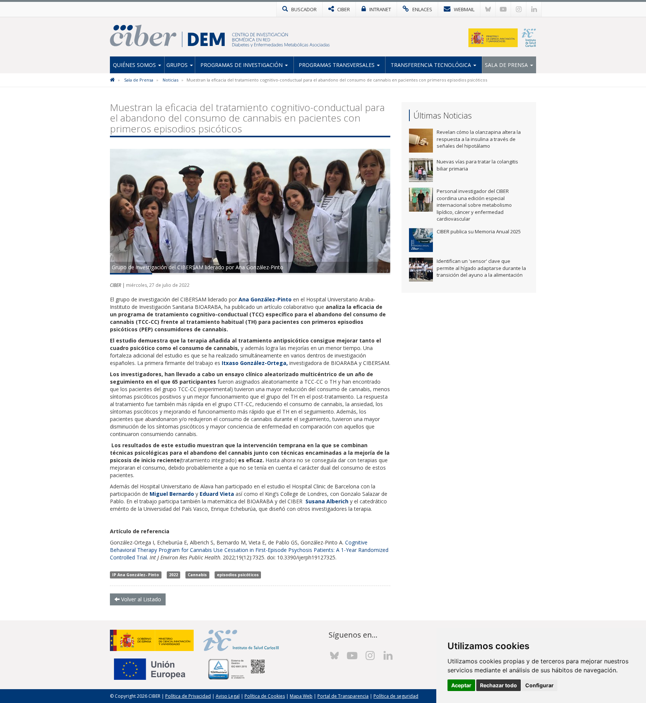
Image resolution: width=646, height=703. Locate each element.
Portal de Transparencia (343, 696)
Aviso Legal (228, 696)
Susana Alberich (327, 501)
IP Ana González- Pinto (135, 574)
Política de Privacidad (188, 696)
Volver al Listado (140, 599)
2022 (173, 574)
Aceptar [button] (461, 685)
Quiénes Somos (135, 64)
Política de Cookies (264, 696)
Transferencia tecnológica (432, 64)
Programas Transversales (337, 64)
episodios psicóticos (238, 574)
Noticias (170, 80)
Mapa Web (301, 696)
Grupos (177, 64)
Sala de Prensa (507, 64)
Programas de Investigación (242, 64)
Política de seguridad (395, 696)
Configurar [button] (539, 685)
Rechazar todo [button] (498, 685)
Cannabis (197, 574)
